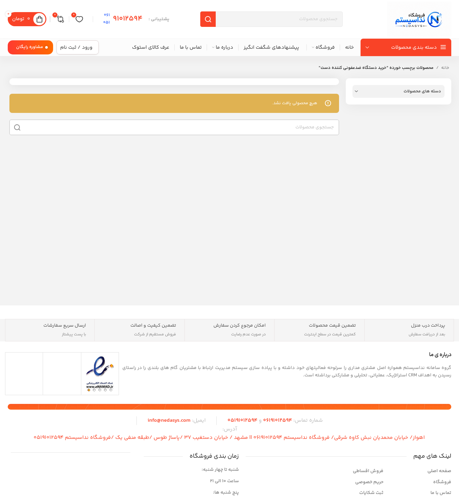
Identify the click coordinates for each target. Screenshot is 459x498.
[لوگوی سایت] (419, 19)
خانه (445, 68)
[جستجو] (17, 127)
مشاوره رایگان (29, 47)
